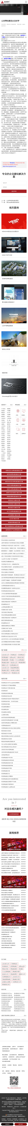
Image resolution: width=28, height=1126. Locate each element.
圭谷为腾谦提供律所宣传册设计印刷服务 (10, 641)
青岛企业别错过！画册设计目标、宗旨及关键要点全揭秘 (14, 548)
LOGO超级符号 (20, 1046)
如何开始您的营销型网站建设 (8, 717)
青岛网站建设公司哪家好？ (7, 569)
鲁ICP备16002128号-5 (14, 1111)
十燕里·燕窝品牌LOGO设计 (10, 457)
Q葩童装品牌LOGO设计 (4, 424)
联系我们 (9, 1073)
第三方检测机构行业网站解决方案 (14, 526)
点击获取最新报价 (14, 814)
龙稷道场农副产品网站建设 (4, 439)
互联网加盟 (14, 1119)
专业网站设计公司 (6, 673)
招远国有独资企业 (4, 410)
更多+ (11, 404)
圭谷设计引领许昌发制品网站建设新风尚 (10, 596)
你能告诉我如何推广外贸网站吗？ (9, 601)
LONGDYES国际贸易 (4, 426)
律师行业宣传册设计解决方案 (14, 492)
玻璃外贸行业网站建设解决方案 (14, 470)
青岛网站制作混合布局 (6, 696)
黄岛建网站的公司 (5, 604)
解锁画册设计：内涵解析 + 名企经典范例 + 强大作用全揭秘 (14, 550)
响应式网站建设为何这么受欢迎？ (9, 746)
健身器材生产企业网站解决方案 (14, 530)
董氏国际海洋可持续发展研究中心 (4, 412)
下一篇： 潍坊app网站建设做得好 (10, 202)
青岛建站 (12, 660)
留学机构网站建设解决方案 (14, 474)
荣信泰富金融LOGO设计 (4, 443)
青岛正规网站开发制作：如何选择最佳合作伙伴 (12, 566)
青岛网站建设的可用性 (6, 768)
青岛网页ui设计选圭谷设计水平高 (9, 636)
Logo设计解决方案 (14, 518)
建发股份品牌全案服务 (4, 416)
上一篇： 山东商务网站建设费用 (9, 200)
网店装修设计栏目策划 (6, 733)
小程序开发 (4, 1056)
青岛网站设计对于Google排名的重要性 (10, 682)
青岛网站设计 (21, 654)
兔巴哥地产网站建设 (10, 439)
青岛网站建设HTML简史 (7, 757)
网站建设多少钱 (15, 673)
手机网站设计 (14, 654)
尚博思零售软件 (10, 458)
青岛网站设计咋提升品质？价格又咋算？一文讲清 (12, 545)
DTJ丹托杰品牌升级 (10, 412)
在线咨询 (7, 1124)
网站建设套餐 (5, 660)
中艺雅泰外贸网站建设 (4, 435)
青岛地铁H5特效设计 (10, 449)
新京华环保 (4, 457)
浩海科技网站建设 (10, 445)
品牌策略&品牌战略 (6, 1046)
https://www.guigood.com (9, 166)
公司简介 (4, 1073)
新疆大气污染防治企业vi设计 (4, 428)
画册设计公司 (5, 665)
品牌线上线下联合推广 (21, 1056)
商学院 (23, 1071)
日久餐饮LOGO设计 (10, 430)
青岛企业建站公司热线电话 (7, 572)
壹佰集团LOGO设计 (4, 433)
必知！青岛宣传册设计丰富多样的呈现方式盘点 (12, 556)
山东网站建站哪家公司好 (7, 607)
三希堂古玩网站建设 (4, 447)
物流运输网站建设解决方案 (14, 478)
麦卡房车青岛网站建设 (10, 428)
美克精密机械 (4, 455)
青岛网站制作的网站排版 (7, 693)
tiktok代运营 (10, 1120)
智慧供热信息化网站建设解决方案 (14, 481)
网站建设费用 (22, 662)
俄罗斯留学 (9, 443)
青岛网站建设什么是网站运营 (8, 787)
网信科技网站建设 (4, 458)
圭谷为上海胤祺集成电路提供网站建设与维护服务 (12, 583)
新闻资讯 (4, 1065)
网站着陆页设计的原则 (6, 738)
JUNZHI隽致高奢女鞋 (4, 418)
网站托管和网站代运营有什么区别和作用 (10, 736)
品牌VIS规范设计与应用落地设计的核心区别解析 (12, 542)
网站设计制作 (21, 657)
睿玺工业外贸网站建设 (4, 451)
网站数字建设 (13, 1030)
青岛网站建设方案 (5, 771)
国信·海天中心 (10, 422)
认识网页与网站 (5, 714)
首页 (3, 1071)
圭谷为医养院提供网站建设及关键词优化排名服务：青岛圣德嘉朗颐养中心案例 (14, 577)
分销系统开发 (11, 1056)
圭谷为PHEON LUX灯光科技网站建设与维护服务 (12, 639)
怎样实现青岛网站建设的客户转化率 (9, 752)
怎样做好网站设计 (5, 754)
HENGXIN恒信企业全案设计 (4, 431)
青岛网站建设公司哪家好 (7, 776)
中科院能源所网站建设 (10, 435)
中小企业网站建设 (20, 660)
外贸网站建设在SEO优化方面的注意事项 (10, 728)
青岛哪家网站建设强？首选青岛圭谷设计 (10, 588)
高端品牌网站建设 (15, 667)
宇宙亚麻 (3, 460)
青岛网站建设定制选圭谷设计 (8, 591)
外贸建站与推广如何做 (6, 609)
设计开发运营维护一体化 (14, 1059)
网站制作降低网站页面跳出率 (8, 741)
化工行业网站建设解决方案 (14, 511)
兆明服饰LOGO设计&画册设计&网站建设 (4, 414)
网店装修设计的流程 (6, 730)
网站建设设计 (10, 1106)
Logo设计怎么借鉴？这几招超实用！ (9, 558)
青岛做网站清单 (5, 709)
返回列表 (3, 26)
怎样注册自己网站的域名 (7, 612)
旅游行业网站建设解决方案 (14, 489)
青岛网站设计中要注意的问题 (8, 688)
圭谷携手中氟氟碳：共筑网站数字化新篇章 (11, 580)
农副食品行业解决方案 (14, 500)
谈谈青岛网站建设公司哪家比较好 (9, 722)
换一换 (25, 650)
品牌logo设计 (13, 657)
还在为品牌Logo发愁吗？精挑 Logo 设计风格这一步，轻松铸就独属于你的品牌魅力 (14, 553)
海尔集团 (9, 455)
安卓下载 (16, 1120)
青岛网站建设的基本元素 (7, 762)
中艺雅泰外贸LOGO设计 (4, 430)
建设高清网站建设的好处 (7, 620)
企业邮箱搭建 (5, 1059)
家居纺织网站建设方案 (14, 522)
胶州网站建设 (5, 657)
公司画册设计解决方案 (14, 515)
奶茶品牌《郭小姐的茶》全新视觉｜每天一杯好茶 (10, 416)
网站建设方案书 (5, 670)
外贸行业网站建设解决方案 (14, 485)
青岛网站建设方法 (5, 773)
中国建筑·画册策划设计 (10, 410)
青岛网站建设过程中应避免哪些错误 (9, 779)
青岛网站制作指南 (5, 704)
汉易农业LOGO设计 (4, 420)
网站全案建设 (5, 1054)
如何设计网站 (7, 58)
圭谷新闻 (9, 1065)
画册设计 (21, 1048)
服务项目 (7, 1071)
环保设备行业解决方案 (14, 504)
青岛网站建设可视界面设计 (7, 784)
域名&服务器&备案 (6, 1061)
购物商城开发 (21, 1054)
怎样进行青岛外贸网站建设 (7, 749)
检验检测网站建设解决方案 (14, 496)
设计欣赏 (4, 1067)
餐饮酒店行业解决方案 (14, 507)
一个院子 (3, 453)
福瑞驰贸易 (9, 408)
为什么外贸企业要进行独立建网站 (9, 744)
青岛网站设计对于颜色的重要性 (8, 685)
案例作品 (13, 1071)
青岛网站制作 (4, 690)
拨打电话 (21, 1124)
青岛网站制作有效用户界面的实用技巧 (10, 698)
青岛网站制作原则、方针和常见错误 (9, 701)
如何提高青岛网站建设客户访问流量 (9, 720)
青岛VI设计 (16, 1106)
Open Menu (26, 2)
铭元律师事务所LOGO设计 (4, 441)
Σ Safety (3, 408)
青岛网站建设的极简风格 (7, 765)
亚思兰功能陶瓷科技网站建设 (10, 433)
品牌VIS (14, 1046)
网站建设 (12, 162)
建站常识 (20, 1065)
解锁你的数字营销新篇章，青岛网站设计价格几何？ (13, 575)
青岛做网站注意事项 (6, 712)
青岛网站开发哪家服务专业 (7, 561)
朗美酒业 (9, 451)
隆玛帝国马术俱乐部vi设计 (10, 424)
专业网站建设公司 (14, 665)
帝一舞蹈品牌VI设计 (10, 420)
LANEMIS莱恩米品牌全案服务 (10, 418)
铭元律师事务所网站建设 (10, 441)
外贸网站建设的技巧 (6, 725)
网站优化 (15, 1065)
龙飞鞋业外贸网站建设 (10, 426)
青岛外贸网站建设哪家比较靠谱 (8, 615)
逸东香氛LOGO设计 (10, 437)
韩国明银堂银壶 (10, 453)
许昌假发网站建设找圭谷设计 (8, 599)
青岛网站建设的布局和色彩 (7, 760)
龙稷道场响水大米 (4, 445)
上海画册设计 (21, 1119)
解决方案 (18, 1071)
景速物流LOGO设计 (4, 437)
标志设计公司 (14, 662)
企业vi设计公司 (5, 654)
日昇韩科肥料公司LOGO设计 (10, 431)
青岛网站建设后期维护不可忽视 (8, 781)
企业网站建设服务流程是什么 (8, 585)
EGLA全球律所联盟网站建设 (4, 449)
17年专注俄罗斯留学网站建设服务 (9, 593)
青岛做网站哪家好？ (6, 706)
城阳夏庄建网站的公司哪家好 (8, 625)
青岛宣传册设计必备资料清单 (8, 540)
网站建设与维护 (5, 662)
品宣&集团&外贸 (13, 1054)
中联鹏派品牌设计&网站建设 (10, 414)
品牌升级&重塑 (5, 1048)
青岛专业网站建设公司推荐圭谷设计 (9, 633)
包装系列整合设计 (14, 1048)
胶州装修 (9, 1119)
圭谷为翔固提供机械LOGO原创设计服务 (10, 644)
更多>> (25, 536)
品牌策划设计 (20, 1030)
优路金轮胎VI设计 (10, 447)
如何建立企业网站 (15, 670)
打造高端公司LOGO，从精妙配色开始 (10, 564)
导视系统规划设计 (6, 1051)
